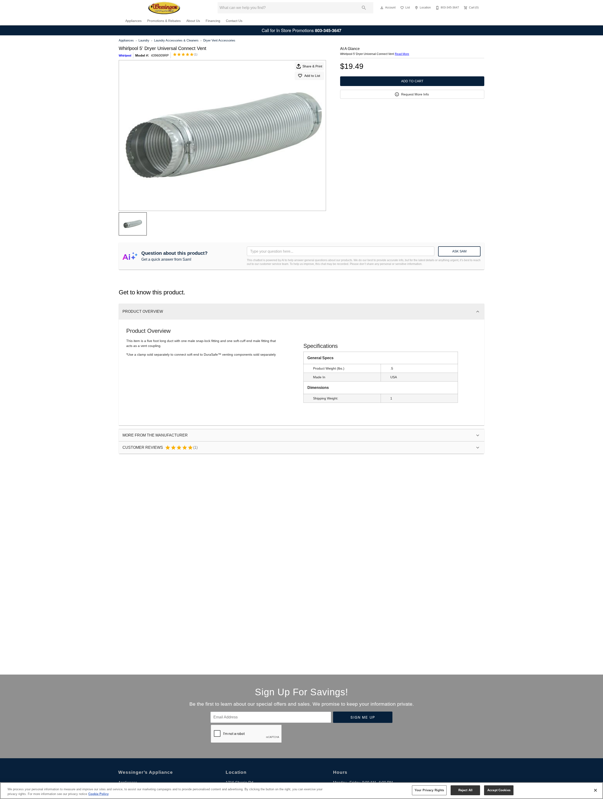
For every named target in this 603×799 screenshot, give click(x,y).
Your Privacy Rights (429, 790)
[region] (301, 790)
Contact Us (234, 21)
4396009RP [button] (160, 55)
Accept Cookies (498, 790)
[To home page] (164, 8)
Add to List (312, 76)
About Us (193, 21)
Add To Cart (412, 81)
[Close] (595, 790)
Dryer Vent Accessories (219, 40)
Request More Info (415, 94)
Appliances (133, 21)
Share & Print (312, 66)
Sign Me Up (362, 717)
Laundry (144, 40)
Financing (213, 21)
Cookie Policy (98, 794)
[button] (382, 8)
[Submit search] (363, 8)
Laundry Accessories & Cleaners (176, 40)
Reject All (465, 790)
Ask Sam (459, 251)
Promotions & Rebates (164, 21)
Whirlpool (125, 55)
